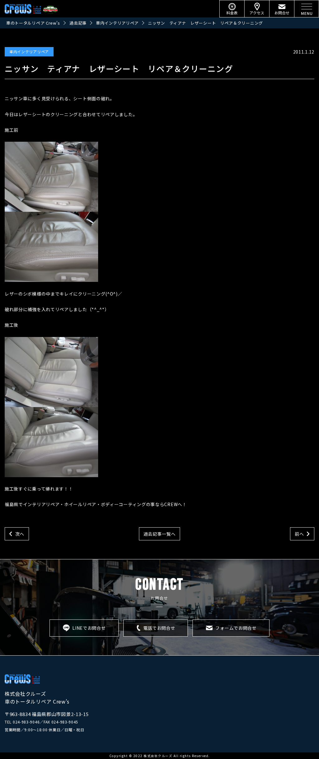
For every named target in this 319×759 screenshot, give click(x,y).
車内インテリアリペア (29, 51)
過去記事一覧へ (160, 534)
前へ (299, 534)
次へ (19, 534)
